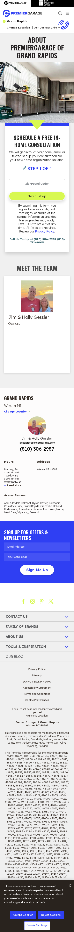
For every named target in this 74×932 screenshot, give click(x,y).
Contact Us (17, 616)
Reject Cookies (51, 915)
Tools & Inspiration (26, 647)
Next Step (37, 196)
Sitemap (37, 675)
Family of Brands (22, 626)
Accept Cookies (23, 915)
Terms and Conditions (37, 693)
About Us (14, 637)
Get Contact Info (45, 27)
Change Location (18, 27)
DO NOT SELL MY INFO (37, 681)
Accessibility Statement (37, 687)
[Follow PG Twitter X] (51, 601)
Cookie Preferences (37, 700)
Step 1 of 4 (40, 168)
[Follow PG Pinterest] (42, 601)
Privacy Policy (44, 231)
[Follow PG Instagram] (32, 601)
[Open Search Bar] (60, 13)
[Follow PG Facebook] (23, 601)
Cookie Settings (37, 925)
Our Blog (14, 657)
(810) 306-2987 (37, 449)
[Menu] (68, 13)
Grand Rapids (17, 21)
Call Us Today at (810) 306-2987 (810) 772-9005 (37, 240)
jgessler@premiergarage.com (37, 442)
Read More (14, 485)
